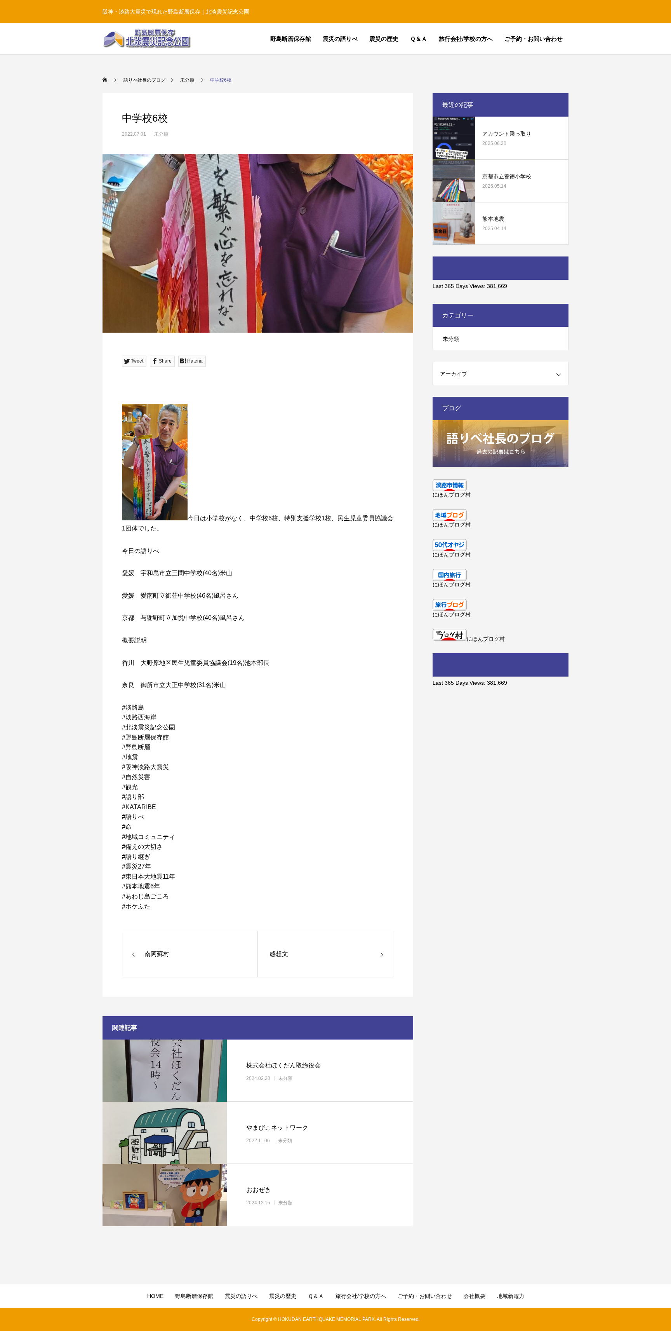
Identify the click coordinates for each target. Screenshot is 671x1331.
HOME (155, 1296)
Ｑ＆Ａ (418, 38)
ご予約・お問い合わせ (533, 38)
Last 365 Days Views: (460, 286)
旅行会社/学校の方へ (466, 38)
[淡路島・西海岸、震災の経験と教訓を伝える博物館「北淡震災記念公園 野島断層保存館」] (147, 39)
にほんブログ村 (452, 495)
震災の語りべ (340, 38)
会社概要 (474, 1296)
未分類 (161, 134)
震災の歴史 (383, 38)
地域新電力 (510, 1296)
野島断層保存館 (290, 38)
